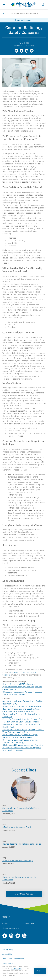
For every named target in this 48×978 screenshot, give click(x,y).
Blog (4, 13)
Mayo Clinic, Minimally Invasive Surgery (20, 735)
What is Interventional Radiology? (17, 860)
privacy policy (16, 968)
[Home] (23, 4)
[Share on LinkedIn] (26, 50)
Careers (5, 923)
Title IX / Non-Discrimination (13, 959)
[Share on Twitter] (16, 50)
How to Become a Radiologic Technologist (21, 844)
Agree (39, 971)
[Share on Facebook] (21, 50)
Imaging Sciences (23, 20)
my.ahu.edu (29, 923)
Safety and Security (9, 963)
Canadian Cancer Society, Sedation (18, 711)
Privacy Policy (7, 949)
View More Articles (24, 894)
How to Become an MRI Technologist (19, 684)
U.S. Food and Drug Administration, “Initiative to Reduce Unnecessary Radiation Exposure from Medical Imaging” (22, 747)
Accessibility (7, 954)
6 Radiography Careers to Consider (18, 827)
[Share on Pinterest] (32, 50)
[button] (4, 4)
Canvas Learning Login (11, 928)
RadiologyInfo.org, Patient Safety (17, 737)
